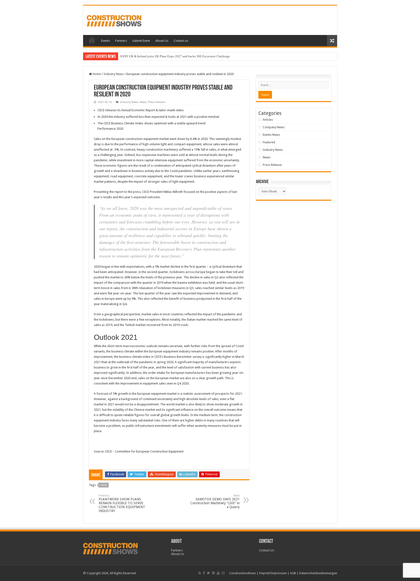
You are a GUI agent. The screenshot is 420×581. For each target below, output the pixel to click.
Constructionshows (242, 573)
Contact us (181, 41)
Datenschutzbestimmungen (318, 573)
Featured (269, 142)
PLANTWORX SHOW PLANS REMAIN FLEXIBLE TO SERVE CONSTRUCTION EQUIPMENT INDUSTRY (122, 503)
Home (92, 40)
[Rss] (199, 573)
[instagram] (223, 573)
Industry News (114, 74)
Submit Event (141, 41)
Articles (268, 119)
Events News (271, 135)
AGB (293, 573)
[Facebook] (203, 573)
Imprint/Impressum (273, 573)
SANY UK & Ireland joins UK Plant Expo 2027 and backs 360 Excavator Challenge (175, 56)
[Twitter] (208, 573)
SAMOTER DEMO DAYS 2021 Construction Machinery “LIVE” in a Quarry (215, 501)
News (143, 102)
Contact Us (266, 550)
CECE (104, 485)
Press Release (156, 102)
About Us (161, 41)
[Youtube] (218, 573)
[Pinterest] (213, 573)
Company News (274, 127)
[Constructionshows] (114, 20)
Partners (121, 41)
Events (105, 41)
